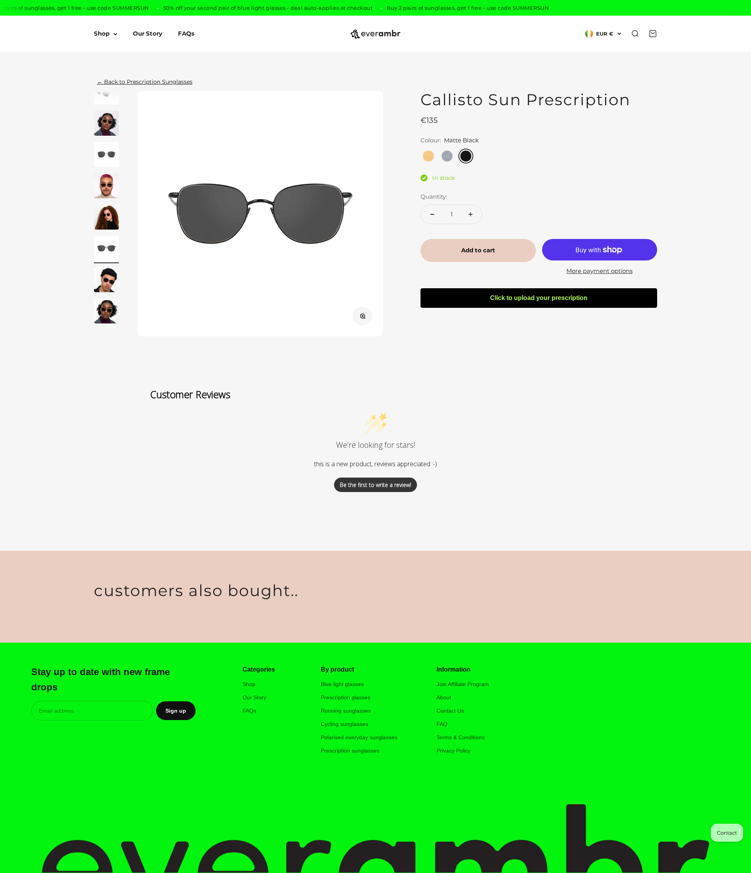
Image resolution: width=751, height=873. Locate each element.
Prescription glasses (345, 697)
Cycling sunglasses (344, 724)
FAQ (442, 724)
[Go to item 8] (106, 281)
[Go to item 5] (106, 187)
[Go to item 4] (106, 155)
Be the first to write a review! (375, 485)
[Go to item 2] (106, 93)
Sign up (175, 711)
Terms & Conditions (461, 737)
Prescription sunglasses (350, 750)
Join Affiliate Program (463, 684)
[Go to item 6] (106, 218)
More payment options (599, 271)
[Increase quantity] (470, 214)
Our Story (147, 34)
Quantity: (433, 196)
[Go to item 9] (106, 312)
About (444, 697)
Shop (102, 34)
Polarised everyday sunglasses (359, 737)
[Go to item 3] (106, 124)
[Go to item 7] (106, 249)
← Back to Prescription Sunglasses (144, 81)
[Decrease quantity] (432, 214)
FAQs (186, 34)
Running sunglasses (346, 711)
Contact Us (450, 711)
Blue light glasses (342, 684)
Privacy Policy (454, 750)
